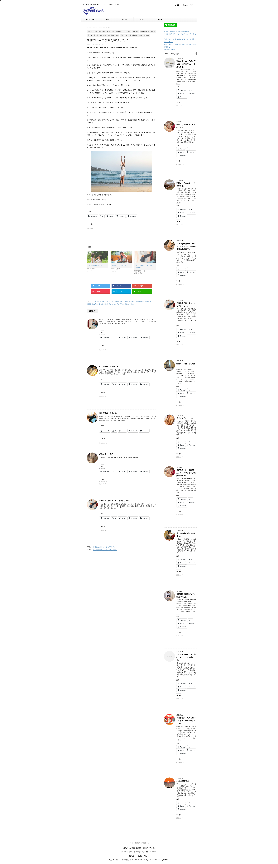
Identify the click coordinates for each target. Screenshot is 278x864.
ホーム (129, 843)
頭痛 (126, 304)
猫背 (126, 301)
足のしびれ (112, 304)
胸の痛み (95, 304)
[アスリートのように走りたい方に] (145, 257)
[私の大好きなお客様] (97, 257)
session (124, 19)
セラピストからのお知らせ (97, 301)
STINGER (166, 860)
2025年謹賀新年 (169, 49)
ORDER (159, 19)
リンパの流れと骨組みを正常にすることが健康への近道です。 (139, 852)
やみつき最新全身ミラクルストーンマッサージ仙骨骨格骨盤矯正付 (186, 246)
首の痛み (131, 304)
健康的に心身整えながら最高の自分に (177, 31)
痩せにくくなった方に (119, 265)
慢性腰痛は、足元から (108, 413)
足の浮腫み (120, 304)
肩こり (152, 301)
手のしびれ (110, 301)
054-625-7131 (185, 5)
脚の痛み (101, 304)
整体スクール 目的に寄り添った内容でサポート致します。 (186, 64)
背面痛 (89, 304)
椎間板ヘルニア (119, 301)
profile (107, 19)
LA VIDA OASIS (90, 19)
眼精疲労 (132, 301)
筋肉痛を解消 (140, 301)
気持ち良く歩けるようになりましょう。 (115, 500)
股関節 (147, 301)
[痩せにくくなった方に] (121, 257)
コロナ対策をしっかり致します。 (105, 550)
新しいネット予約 (106, 454)
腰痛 (106, 304)
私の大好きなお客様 (95, 265)
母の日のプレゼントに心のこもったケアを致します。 (186, 657)
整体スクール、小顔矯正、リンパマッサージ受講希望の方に (186, 473)
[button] (121, 171)
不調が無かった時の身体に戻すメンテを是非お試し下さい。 (186, 720)
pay (149, 843)
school (142, 19)
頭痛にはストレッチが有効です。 (105, 547)
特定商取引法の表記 (140, 843)
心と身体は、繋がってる (108, 366)
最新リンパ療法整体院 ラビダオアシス (139, 848)
